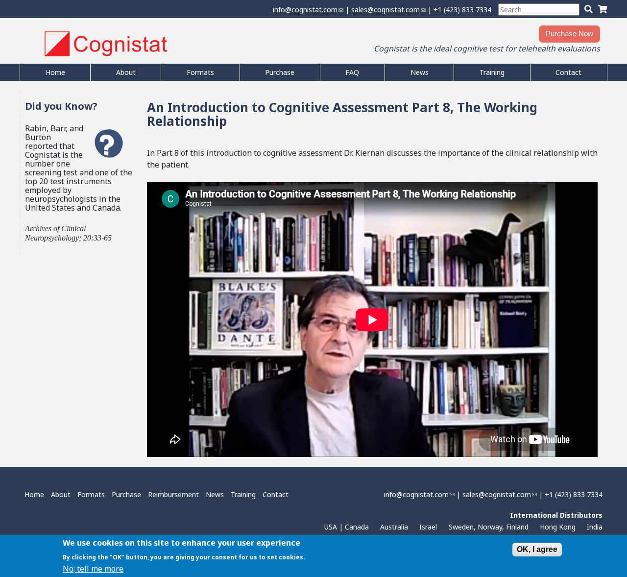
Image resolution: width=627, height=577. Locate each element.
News (419, 72)
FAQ (352, 72)
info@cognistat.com (308, 9)
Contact (568, 72)
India (595, 526)
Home (55, 72)
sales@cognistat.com (388, 9)
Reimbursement (173, 494)
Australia (394, 526)
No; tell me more (93, 568)
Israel (428, 526)
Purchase (279, 72)
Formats (200, 72)
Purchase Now (569, 33)
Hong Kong (558, 526)
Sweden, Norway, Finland (489, 526)
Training (492, 72)
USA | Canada (346, 526)
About (126, 72)
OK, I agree (537, 549)
